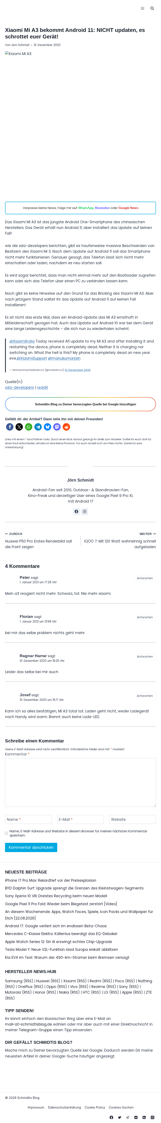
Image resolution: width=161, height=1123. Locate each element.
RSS (28, 981)
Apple (127, 992)
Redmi (95, 981)
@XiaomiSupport (32, 358)
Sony (123, 986)
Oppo (51, 986)
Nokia (64, 992)
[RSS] (144, 1117)
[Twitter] (119, 1117)
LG (106, 992)
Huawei (42, 981)
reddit (42, 387)
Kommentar (17, 754)
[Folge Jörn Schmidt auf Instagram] (84, 511)
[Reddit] (136, 1117)
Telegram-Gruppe (35, 1029)
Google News (128, 208)
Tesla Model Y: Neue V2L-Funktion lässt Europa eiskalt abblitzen (61, 949)
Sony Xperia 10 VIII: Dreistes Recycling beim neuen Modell (56, 895)
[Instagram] (152, 1117)
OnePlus (25, 986)
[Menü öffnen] (142, 8)
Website (118, 819)
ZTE (149, 992)
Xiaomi (69, 981)
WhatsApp (85, 208)
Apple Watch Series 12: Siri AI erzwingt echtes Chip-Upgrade (58, 941)
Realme (98, 986)
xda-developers (19, 387)
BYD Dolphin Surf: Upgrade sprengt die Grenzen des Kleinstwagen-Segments (74, 888)
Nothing (145, 981)
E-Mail (66, 819)
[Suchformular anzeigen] (152, 8)
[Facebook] (111, 1117)
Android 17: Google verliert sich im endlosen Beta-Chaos (56, 926)
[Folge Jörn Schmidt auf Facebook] (76, 511)
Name (14, 819)
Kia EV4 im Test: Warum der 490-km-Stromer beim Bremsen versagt (67, 957)
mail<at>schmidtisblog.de (28, 1024)
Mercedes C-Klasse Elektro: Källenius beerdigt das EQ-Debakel (61, 933)
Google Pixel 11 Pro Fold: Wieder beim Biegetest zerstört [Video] (61, 903)
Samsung (13, 981)
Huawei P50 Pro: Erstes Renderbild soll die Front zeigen (38, 540)
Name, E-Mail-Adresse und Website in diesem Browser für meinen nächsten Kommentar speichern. (78, 833)
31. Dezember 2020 (78, 370)
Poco (119, 981)
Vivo (74, 986)
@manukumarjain (64, 358)
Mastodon (102, 208)
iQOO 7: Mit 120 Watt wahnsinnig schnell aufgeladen (120, 540)
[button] (9, 427)
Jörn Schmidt (20, 45)
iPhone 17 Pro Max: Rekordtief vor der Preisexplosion (50, 880)
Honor (40, 992)
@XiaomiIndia (22, 341)
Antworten (145, 578)
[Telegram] (127, 1117)
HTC (86, 992)
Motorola (13, 992)
